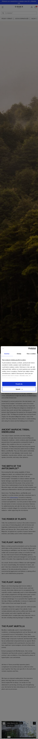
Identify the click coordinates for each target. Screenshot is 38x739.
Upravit (18, 389)
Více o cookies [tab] (31, 353)
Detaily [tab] (19, 353)
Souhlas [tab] (6, 353)
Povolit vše (19, 384)
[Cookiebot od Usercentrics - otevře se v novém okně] (28, 349)
